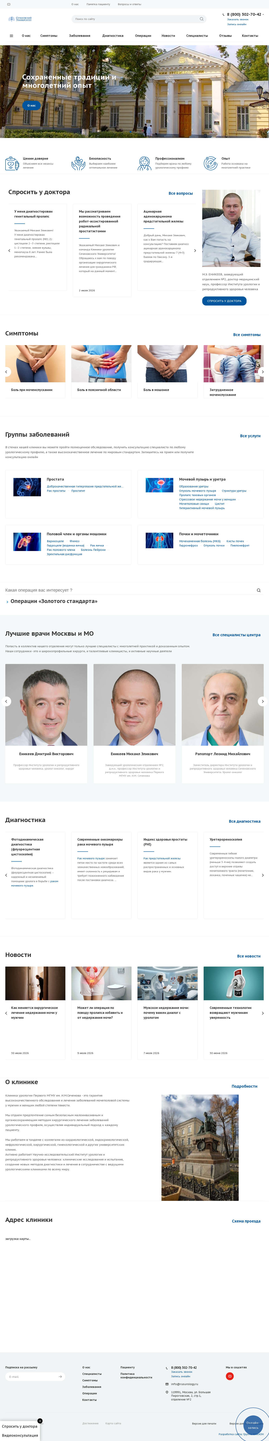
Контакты (250, 36)
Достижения (90, 1423)
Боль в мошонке (156, 390)
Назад (9, 251)
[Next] (263, 91)
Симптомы (48, 36)
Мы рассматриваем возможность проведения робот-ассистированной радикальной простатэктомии (99, 221)
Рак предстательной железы (162, 858)
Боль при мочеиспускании (31, 390)
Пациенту (128, 1367)
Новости (168, 36)
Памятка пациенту (98, 4)
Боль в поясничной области (99, 390)
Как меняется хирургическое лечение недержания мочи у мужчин (34, 1013)
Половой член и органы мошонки (76, 534)
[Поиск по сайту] (202, 19)
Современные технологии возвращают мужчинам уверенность (230, 1013)
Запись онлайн (236, 24)
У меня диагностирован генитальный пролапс (33, 213)
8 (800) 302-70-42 (244, 14)
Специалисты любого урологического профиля (68, 81)
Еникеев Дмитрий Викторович (46, 754)
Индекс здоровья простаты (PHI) (165, 841)
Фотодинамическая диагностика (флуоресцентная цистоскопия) (27, 846)
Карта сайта (113, 1423)
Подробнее (36, 105)
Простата (55, 479)
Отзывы (225, 36)
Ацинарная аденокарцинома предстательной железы (163, 216)
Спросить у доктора (224, 301)
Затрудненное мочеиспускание (223, 392)
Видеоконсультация (20, 1435)
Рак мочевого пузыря (91, 858)
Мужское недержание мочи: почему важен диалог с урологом (166, 1013)
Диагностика (112, 36)
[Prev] (6, 91)
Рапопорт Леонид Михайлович (222, 754)
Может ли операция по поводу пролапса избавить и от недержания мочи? (100, 1013)
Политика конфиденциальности (136, 1375)
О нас (75, 4)
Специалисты (197, 36)
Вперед (195, 251)
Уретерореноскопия (226, 839)
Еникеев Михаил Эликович (134, 754)
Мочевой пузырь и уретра (202, 479)
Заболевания (79, 36)
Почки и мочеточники (198, 534)
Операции (143, 36)
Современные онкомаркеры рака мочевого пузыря (100, 841)
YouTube (8, 4)
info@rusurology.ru (184, 1384)
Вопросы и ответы (129, 4)
